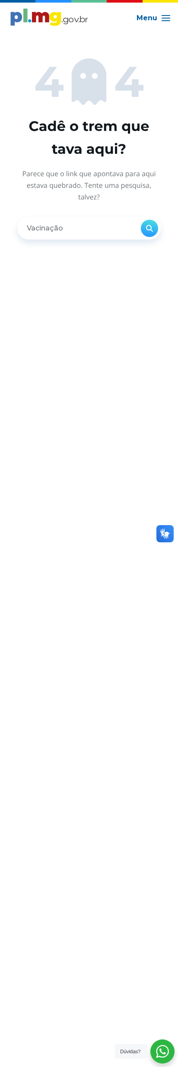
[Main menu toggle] (154, 18)
